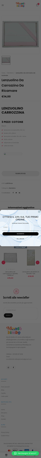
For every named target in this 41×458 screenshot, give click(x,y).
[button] (25, 453)
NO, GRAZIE (20, 238)
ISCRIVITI (20, 233)
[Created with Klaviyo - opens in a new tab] (20, 247)
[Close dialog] (39, 212)
